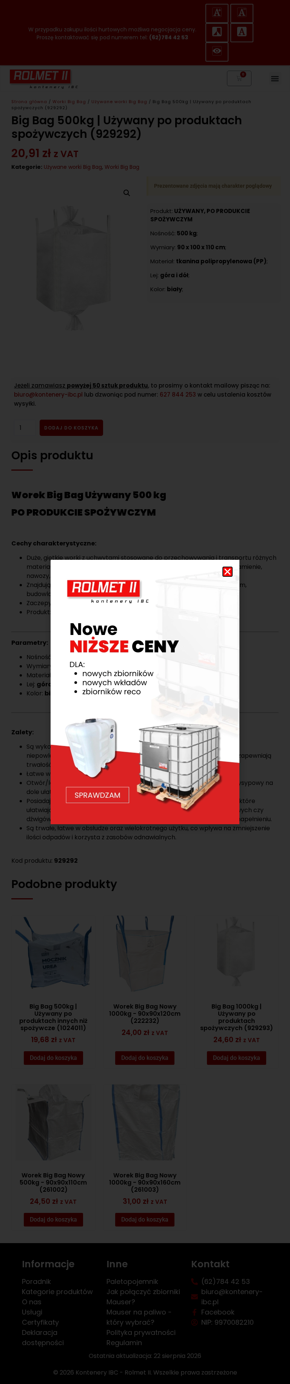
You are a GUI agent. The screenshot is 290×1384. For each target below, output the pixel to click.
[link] (145, 692)
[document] (145, 692)
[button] (227, 571)
